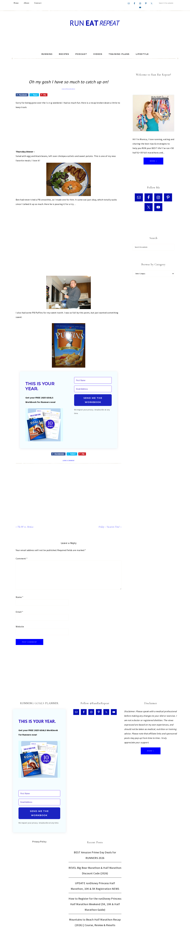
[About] (153, 113)
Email (19, 611)
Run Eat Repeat (95, 23)
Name (19, 597)
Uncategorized (68, 89)
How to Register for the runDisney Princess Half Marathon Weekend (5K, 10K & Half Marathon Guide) (95, 904)
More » (153, 161)
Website (20, 626)
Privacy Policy (39, 841)
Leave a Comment (69, 460)
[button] (44, 425)
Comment (22, 558)
